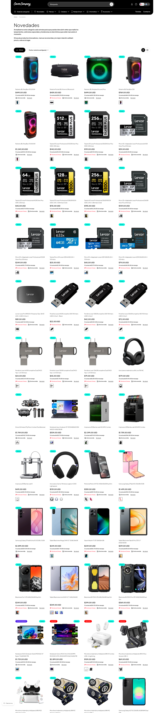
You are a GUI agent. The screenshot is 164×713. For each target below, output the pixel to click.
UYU (148, 4)
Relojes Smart (77, 12)
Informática (93, 12)
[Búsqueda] (111, 4)
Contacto (146, 12)
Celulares (64, 12)
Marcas (51, 12)
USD (143, 4)
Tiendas (138, 12)
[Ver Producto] (64, 408)
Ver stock (29, 98)
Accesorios (106, 12)
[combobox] (80, 4)
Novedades (40, 12)
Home (15, 17)
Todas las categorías (23, 12)
